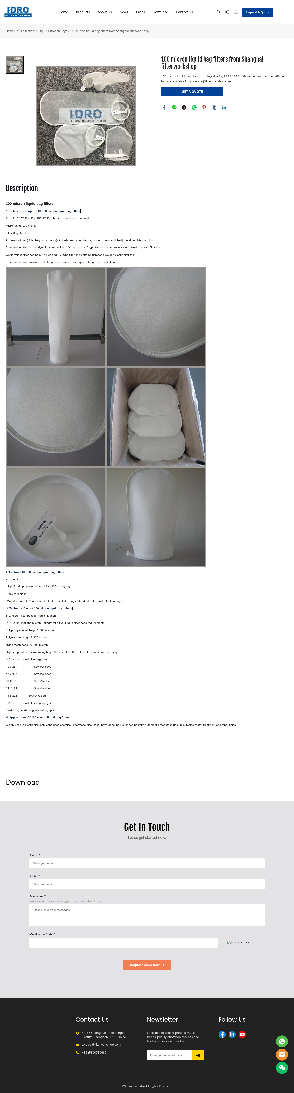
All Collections (26, 31)
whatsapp (194, 107)
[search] (218, 12)
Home (63, 12)
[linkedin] (232, 1034)
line (174, 107)
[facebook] (222, 1034)
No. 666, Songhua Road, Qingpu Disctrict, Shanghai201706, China (104, 1035)
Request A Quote (257, 12)
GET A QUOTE (192, 91)
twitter (184, 107)
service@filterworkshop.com (101, 1045)
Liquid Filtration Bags (53, 31)
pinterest (204, 107)
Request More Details (147, 965)
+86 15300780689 (94, 1053)
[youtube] (242, 1034)
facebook (164, 107)
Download (160, 12)
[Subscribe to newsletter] (198, 1055)
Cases (140, 12)
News (124, 12)
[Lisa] (282, 1041)
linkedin (224, 107)
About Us (105, 12)
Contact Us (184, 12)
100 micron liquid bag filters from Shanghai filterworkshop (109, 31)
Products (83, 12)
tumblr (214, 107)
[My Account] (236, 12)
